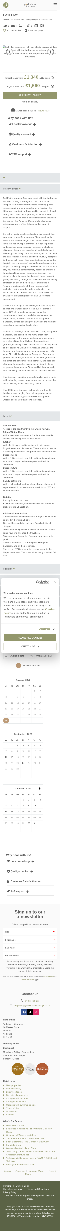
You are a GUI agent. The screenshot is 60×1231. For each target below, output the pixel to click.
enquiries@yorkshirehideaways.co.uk (32, 1005)
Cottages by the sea (16, 1101)
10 (35, 806)
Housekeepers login (12, 1189)
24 (23, 763)
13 (40, 751)
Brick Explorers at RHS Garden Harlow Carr (27, 1141)
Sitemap (10, 1114)
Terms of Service (27, 980)
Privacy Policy (48, 976)
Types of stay (12, 1108)
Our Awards (12, 1111)
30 (29, 823)
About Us (20, 1171)
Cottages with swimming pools (21, 1105)
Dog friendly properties (17, 1095)
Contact (7, 1171)
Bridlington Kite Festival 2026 (20, 1164)
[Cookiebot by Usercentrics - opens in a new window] (37, 582)
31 (6, 720)
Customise (44, 628)
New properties (13, 1085)
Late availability (13, 1088)
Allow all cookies (30, 637)
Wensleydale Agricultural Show (21, 1148)
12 (35, 751)
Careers (7, 1186)
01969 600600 (5, 5)
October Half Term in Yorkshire (21, 1135)
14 (6, 757)
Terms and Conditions (38, 1189)
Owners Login (22, 1186)
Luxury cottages (14, 1092)
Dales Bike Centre (15, 1125)
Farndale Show (13, 1145)
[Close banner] (55, 582)
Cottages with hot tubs (17, 1098)
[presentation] (9, 52)
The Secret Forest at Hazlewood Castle (25, 1138)
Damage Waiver (36, 1171)
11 (40, 806)
